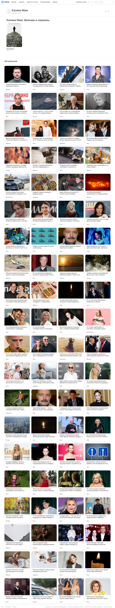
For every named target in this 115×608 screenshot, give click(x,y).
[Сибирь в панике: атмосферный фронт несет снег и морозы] (98, 267)
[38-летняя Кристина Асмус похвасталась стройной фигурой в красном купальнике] (44, 483)
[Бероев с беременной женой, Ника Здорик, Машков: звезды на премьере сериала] (71, 429)
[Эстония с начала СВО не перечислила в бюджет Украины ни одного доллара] (71, 78)
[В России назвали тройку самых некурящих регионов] (44, 564)
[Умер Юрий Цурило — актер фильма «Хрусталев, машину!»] (44, 402)
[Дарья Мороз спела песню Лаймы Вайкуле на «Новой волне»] (71, 375)
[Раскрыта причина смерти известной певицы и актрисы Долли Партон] (71, 213)
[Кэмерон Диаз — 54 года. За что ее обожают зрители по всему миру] (71, 510)
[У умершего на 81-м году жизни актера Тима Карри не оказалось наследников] (71, 402)
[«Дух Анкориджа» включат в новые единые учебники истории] (98, 348)
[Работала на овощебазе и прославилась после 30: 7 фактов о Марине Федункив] (98, 591)
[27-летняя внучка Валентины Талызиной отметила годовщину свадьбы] (98, 375)
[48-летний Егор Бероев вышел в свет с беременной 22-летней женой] (44, 348)
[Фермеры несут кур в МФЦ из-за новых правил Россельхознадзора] (98, 159)
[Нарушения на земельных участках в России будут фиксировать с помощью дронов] (17, 537)
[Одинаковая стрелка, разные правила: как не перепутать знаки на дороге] (98, 456)
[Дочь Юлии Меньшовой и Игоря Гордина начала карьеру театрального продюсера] (98, 132)
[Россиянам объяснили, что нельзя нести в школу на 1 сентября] (17, 375)
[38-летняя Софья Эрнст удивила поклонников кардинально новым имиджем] (17, 348)
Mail (3, 606)
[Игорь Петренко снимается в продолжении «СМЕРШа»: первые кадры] (98, 510)
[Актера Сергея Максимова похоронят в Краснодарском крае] (71, 294)
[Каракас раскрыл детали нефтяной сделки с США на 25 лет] (71, 267)
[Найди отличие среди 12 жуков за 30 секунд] (44, 240)
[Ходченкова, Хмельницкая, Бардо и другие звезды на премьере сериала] (71, 537)
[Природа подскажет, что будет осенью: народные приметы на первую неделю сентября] (17, 159)
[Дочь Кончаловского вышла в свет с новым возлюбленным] (71, 321)
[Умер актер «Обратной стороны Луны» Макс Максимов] (98, 564)
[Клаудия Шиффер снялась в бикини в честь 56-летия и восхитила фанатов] (17, 456)
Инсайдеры (10, 49)
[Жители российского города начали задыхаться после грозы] (71, 132)
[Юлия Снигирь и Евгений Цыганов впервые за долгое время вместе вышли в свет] (98, 537)
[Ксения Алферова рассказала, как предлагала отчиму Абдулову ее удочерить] (44, 78)
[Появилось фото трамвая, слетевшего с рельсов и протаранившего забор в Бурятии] (71, 159)
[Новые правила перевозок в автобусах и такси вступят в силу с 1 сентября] (17, 240)
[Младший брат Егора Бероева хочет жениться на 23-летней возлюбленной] (44, 132)
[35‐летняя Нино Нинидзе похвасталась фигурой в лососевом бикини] (71, 564)
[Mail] (2, 2)
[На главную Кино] (6, 2)
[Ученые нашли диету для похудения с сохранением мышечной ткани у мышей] (44, 294)
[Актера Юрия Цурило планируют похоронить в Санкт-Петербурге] (71, 483)
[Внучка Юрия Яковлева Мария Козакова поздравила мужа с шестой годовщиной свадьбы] (44, 213)
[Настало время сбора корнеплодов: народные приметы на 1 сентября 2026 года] (44, 537)
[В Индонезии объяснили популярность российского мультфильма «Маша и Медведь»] (17, 483)
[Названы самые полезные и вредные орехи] (44, 186)
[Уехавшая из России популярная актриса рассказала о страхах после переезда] (17, 105)
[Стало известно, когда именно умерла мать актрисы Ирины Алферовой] (71, 105)
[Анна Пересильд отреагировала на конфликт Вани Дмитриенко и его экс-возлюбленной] (17, 294)
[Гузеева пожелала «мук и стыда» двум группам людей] (98, 213)
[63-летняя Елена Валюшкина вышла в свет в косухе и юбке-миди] (98, 429)
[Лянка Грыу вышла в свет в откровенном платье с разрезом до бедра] (44, 456)
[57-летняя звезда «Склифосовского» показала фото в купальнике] (44, 321)
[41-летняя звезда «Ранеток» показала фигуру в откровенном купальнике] (98, 483)
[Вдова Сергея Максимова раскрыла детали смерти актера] (44, 429)
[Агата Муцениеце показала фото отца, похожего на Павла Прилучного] (98, 402)
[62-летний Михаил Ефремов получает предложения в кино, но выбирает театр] (44, 267)
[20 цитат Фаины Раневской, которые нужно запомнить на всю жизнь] (98, 105)
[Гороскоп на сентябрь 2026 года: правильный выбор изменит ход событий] (71, 348)
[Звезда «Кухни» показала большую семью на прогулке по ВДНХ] (17, 591)
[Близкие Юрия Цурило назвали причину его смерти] (71, 240)
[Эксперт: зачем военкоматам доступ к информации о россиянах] (44, 159)
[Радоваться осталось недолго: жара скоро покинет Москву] (44, 591)
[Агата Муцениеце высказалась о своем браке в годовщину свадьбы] (17, 321)
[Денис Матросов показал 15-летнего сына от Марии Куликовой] (71, 186)
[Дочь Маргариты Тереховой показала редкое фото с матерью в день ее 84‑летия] (17, 213)
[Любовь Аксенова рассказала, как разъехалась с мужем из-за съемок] (71, 456)
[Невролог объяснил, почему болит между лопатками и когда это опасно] (44, 375)
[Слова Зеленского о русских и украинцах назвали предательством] (17, 78)
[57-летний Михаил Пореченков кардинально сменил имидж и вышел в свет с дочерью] (44, 510)
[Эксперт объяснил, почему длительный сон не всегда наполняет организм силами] (17, 564)
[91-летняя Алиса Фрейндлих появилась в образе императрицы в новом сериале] (98, 294)
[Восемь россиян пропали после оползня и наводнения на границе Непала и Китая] (17, 429)
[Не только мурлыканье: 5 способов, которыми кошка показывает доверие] (98, 321)
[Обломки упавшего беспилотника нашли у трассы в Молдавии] (17, 267)
